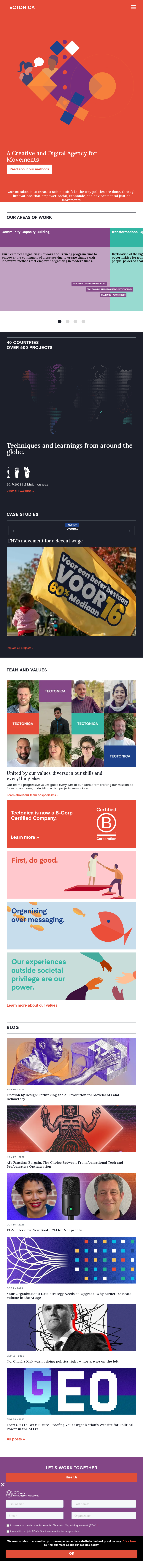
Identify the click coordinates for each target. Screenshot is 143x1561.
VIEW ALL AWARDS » (20, 491)
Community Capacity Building (25, 232)
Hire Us (71, 1477)
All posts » (16, 1439)
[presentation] (14, 530)
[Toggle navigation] (132, 7)
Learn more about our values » (34, 1006)
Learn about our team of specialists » (32, 795)
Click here (129, 1541)
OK (71, 1553)
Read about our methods (29, 169)
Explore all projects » (20, 648)
